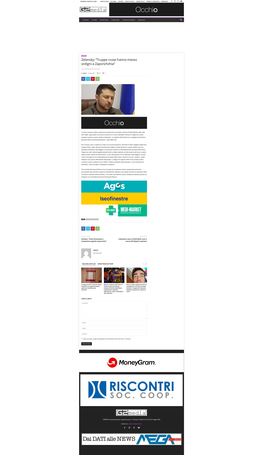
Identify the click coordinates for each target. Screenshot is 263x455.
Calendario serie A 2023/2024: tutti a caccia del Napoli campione (132, 240)
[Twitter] (178, 1)
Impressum (164, 1)
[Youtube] (181, 1)
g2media (88, 219)
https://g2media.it (97, 253)
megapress (95, 219)
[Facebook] (171, 1)
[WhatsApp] (97, 79)
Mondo (84, 56)
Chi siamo (113, 1)
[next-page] (146, 264)
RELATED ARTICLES (89, 264)
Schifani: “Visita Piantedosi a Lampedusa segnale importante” (94, 240)
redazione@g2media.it (135, 424)
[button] (181, 20)
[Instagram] (175, 1)
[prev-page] (143, 264)
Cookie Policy (140, 1)
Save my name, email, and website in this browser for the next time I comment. (107, 339)
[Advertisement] (131, 37)
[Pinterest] (93, 79)
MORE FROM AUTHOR (105, 264)
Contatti (120, 1)
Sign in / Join (104, 1)
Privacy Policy (129, 1)
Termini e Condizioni (152, 1)
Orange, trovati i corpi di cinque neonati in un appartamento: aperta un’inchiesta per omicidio (91, 287)
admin (85, 73)
